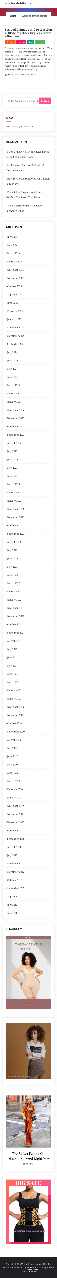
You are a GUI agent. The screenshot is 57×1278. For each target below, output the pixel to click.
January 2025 (14, 319)
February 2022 (15, 591)
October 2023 (14, 426)
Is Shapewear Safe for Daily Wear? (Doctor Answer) (25, 167)
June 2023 (12, 459)
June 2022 (12, 558)
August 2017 (14, 896)
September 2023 (16, 434)
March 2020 (13, 781)
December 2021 (15, 607)
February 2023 (15, 492)
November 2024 (15, 335)
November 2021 (15, 616)
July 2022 (12, 550)
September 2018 (16, 838)
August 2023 (14, 443)
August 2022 (14, 541)
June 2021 (12, 657)
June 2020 (12, 756)
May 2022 (12, 566)
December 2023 (15, 410)
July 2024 (12, 352)
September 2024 (16, 344)
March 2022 (13, 583)
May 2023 (12, 467)
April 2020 (12, 772)
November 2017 (15, 871)
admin (10, 74)
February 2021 (15, 690)
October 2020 (14, 723)
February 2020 (15, 789)
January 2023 (14, 500)
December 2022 (15, 508)
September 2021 (16, 632)
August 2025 (14, 294)
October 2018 (14, 830)
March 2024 (13, 385)
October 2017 (14, 880)
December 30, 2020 (25, 74)
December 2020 (15, 706)
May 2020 (12, 764)
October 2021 (14, 624)
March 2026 (13, 253)
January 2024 (14, 401)
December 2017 (15, 863)
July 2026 (12, 236)
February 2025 (15, 311)
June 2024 (12, 360)
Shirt (31, 42)
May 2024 (12, 368)
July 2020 (12, 748)
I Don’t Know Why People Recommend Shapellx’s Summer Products (27, 154)
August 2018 (14, 847)
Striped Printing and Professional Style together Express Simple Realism (28, 33)
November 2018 (15, 822)
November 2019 (15, 814)
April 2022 (12, 574)
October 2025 (14, 286)
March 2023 (13, 484)
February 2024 (15, 393)
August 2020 (14, 739)
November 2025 (15, 278)
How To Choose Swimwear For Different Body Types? (28, 181)
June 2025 (12, 302)
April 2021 (12, 673)
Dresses (10, 42)
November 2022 (15, 517)
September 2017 (16, 888)
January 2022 (14, 599)
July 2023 (12, 451)
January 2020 (14, 797)
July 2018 (12, 855)
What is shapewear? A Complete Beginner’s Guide (24, 208)
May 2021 (12, 665)
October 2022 (14, 525)
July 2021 (12, 649)
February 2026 (15, 261)
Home (13, 15)
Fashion (21, 42)
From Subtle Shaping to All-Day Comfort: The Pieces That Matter (24, 194)
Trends (40, 42)
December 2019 (15, 805)
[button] (53, 4)
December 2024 (15, 327)
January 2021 (14, 698)
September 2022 (16, 533)
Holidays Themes (28, 1271)
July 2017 (12, 904)
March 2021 (13, 682)
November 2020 (15, 715)
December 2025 (15, 269)
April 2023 (12, 475)
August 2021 (14, 640)
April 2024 (12, 377)
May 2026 (12, 245)
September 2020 (16, 731)
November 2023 (15, 418)
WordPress (32, 1267)
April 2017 (12, 913)
